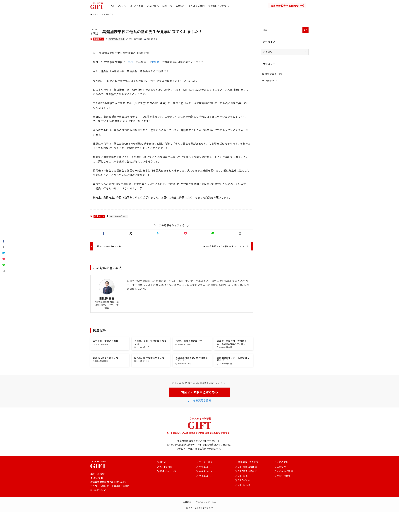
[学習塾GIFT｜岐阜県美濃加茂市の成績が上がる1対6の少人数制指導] (96, 5)
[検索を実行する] (305, 30)
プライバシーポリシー (205, 502)
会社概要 (187, 502)
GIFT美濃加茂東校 (116, 39)
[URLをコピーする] (240, 233)
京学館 (155, 62)
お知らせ (271, 80)
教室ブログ (98, 39)
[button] (103, 233)
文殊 (130, 62)
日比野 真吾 (107, 298)
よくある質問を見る (199, 400)
